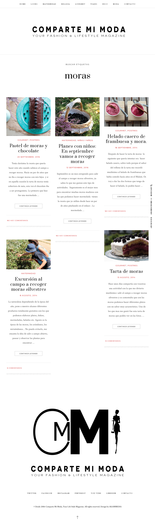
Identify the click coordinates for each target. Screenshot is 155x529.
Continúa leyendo (29, 206)
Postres (35, 140)
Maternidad (49, 4)
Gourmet (80, 4)
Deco (105, 4)
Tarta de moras (126, 271)
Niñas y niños (85, 140)
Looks (34, 4)
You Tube (96, 493)
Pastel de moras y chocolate (29, 148)
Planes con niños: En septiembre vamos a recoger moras (77, 154)
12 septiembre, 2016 (77, 167)
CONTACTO (129, 4)
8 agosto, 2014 (28, 295)
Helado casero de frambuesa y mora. (126, 139)
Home (23, 4)
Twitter (31, 493)
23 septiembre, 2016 (28, 157)
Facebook (47, 493)
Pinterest (80, 493)
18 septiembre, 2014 (126, 147)
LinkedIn (111, 493)
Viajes (94, 4)
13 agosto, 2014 (126, 277)
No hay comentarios (17, 221)
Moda (116, 4)
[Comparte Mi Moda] (77, 31)
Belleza (65, 4)
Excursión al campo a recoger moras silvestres (28, 284)
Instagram (64, 493)
